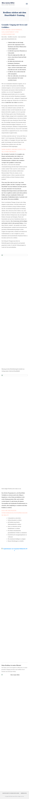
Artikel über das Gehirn (11, 102)
